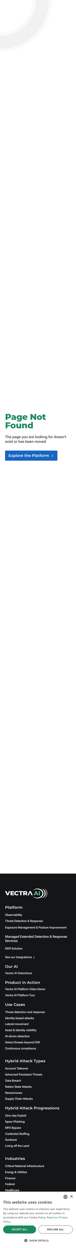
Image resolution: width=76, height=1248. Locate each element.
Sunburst (11, 1140)
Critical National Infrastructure (24, 1166)
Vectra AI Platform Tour (20, 995)
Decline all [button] (55, 1229)
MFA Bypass (13, 1128)
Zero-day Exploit (15, 1115)
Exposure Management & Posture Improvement (35, 927)
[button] (38, 1240)
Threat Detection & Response (24, 921)
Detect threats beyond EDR (22, 1042)
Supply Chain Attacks (19, 1099)
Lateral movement (16, 1024)
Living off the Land (17, 1146)
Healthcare (12, 1190)
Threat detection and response (25, 1012)
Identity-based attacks (19, 1018)
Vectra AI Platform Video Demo (25, 989)
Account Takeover (16, 1068)
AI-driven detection (17, 1036)
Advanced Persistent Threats (23, 1074)
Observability (13, 915)
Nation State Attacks (18, 1087)
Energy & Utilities (16, 1172)
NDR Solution (13, 948)
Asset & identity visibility (20, 1030)
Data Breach (13, 1080)
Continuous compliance (20, 1048)
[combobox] (65, 1197)
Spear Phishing (15, 1121)
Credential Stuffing (17, 1134)
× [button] (71, 1196)
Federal (10, 1184)
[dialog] (38, 1220)
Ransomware (13, 1093)
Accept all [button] (19, 1229)
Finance (10, 1178)
